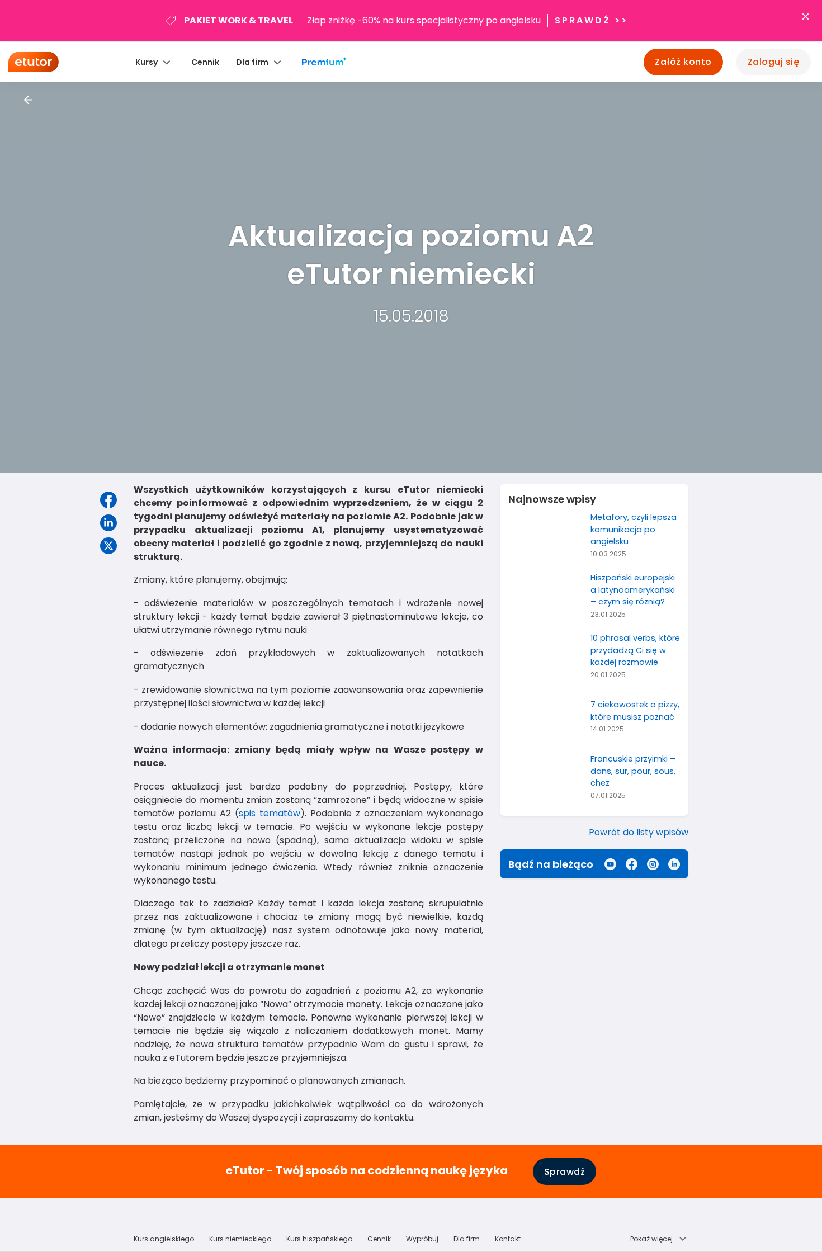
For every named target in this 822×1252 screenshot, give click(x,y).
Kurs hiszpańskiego (319, 1239)
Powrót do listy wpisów (638, 832)
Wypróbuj (422, 1239)
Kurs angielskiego (164, 1239)
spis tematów (269, 813)
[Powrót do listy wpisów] (28, 99)
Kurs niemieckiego (240, 1239)
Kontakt (508, 1239)
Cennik (205, 62)
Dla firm (466, 1239)
